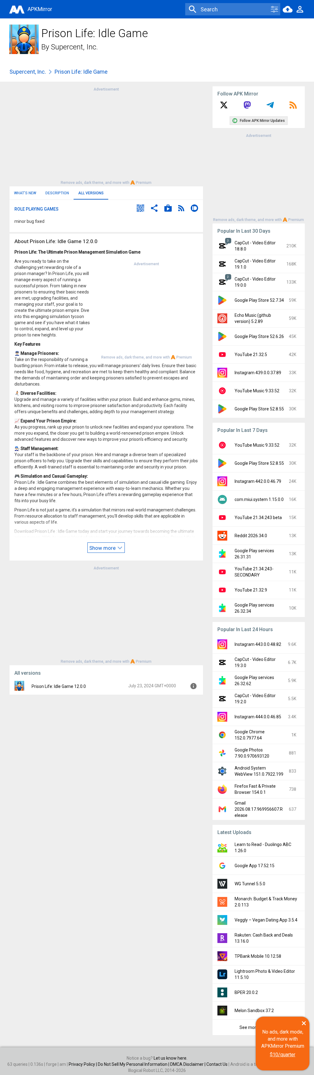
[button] (140, 208)
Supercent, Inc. (74, 47)
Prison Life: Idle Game (81, 71)
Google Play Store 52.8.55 (259, 408)
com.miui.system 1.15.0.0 (259, 499)
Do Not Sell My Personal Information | (134, 1064)
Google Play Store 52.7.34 (259, 300)
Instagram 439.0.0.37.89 (258, 372)
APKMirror (40, 9)
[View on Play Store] (168, 208)
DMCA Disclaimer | (188, 1064)
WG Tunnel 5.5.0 (250, 883)
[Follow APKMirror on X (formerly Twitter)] (224, 107)
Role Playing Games (36, 209)
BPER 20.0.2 (246, 992)
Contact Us (217, 1064)
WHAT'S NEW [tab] (25, 193)
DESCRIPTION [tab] (57, 193)
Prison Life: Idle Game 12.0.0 (59, 686)
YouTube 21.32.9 (251, 590)
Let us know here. (170, 1058)
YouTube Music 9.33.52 (257, 390)
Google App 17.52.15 (254, 865)
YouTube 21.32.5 (251, 354)
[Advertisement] (106, 135)
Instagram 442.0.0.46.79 (258, 481)
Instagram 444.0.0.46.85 (258, 716)
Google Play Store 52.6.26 (259, 336)
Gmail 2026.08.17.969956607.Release (259, 809)
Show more (103, 548)
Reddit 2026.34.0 (251, 535)
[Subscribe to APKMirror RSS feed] (293, 107)
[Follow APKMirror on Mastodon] (247, 107)
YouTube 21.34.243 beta (258, 517)
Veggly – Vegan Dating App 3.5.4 (266, 920)
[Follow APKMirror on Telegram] (270, 107)
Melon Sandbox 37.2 (254, 1010)
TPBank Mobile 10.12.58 (258, 956)
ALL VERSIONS (91, 193)
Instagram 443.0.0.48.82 (258, 644)
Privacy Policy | (83, 1064)
